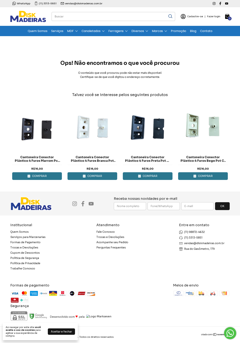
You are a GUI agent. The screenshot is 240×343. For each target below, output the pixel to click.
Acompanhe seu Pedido (112, 242)
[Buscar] (170, 16)
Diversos (137, 31)
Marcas (157, 31)
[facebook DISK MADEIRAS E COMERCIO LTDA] (220, 3)
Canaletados (91, 31)
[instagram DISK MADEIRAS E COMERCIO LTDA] (214, 3)
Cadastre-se (195, 16)
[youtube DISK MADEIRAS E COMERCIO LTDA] (227, 3)
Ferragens (116, 31)
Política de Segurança (24, 258)
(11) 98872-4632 (194, 232)
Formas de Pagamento (25, 242)
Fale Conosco (105, 231)
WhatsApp (23, 3)
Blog (193, 31)
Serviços (57, 31)
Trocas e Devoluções (24, 247)
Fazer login (213, 16)
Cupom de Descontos (25, 252)
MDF (70, 31)
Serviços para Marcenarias (28, 237)
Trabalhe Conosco (22, 268)
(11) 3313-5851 (48, 3)
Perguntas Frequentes (111, 247)
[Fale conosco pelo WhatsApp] (230, 333)
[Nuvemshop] (215, 335)
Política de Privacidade (25, 263)
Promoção (178, 31)
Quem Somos (37, 31)
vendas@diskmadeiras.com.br (83, 3)
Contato (206, 31)
